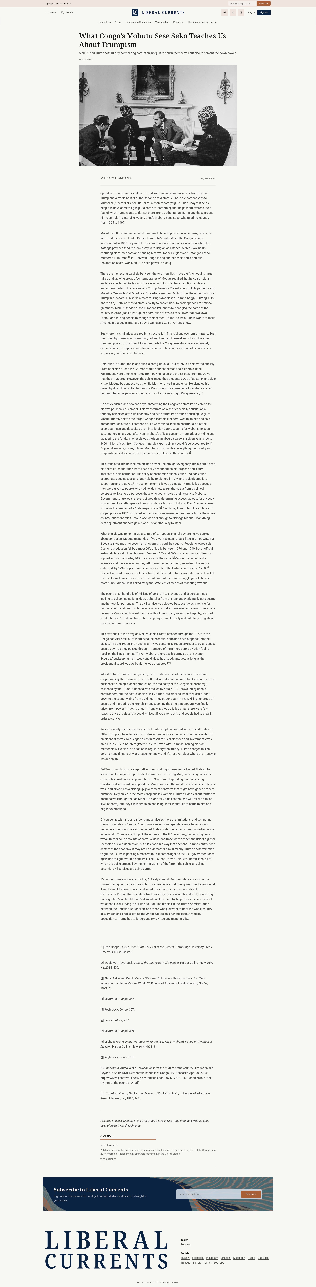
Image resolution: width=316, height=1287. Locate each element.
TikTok (197, 1262)
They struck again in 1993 (171, 698)
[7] (173, 557)
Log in (251, 12)
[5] (134, 483)
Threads (185, 1262)
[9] (111, 643)
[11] (169, 662)
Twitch (207, 1262)
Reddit (251, 1257)
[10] (136, 653)
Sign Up (264, 12)
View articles (108, 1159)
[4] (190, 452)
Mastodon (239, 1257)
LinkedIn (226, 1257)
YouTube (219, 1262)
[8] (208, 567)
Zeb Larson (85, 59)
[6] (161, 507)
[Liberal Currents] (106, 1250)
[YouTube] (233, 12)
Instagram (212, 1257)
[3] (211, 442)
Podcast (185, 1244)
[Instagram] (241, 12)
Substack (263, 1257)
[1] (129, 257)
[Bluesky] (224, 12)
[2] (202, 392)
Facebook (198, 1257)
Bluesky (185, 1257)
